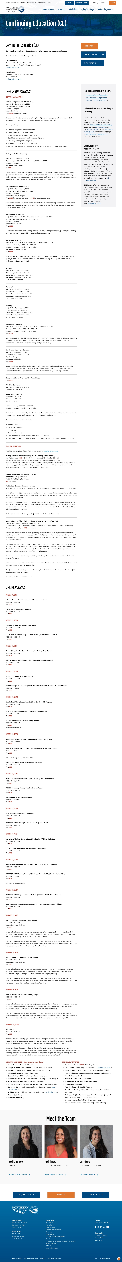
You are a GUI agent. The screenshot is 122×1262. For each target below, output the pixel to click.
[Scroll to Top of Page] (118, 1258)
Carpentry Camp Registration (97, 95)
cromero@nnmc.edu (13, 67)
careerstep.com (101, 127)
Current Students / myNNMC (55, 1236)
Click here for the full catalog (101, 125)
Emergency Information (54, 1258)
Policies (48, 1239)
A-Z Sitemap (50, 1222)
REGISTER (89, 46)
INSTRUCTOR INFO (91, 63)
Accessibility (43, 1258)
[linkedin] (104, 1227)
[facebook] (95, 1227)
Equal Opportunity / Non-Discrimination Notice (25, 1258)
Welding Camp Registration (96, 100)
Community (41, 2)
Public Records (51, 1243)
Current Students (101, 1235)
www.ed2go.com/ (94, 203)
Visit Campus (94, 1195)
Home (7, 29)
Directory (49, 1232)
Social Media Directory (102, 1222)
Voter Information (52, 1248)
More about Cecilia (18, 1175)
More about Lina (87, 1175)
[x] (98, 1227)
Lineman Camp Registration (96, 98)
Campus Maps (50, 1227)
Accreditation (50, 1225)
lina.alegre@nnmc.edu (50, 451)
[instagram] (101, 1227)
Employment (50, 1234)
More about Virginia (54, 1175)
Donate (69, 3)
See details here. (51, 1092)
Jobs (49, 2)
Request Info (81, 3)
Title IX (48, 1245)
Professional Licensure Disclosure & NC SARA (61, 1241)
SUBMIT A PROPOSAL (92, 54)
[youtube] (107, 1227)
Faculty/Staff (31, 2)
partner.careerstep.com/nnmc (97, 134)
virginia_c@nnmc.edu (13, 79)
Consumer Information (53, 1229)
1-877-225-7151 (92, 129)
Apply (112, 3)
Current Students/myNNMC (15, 2)
